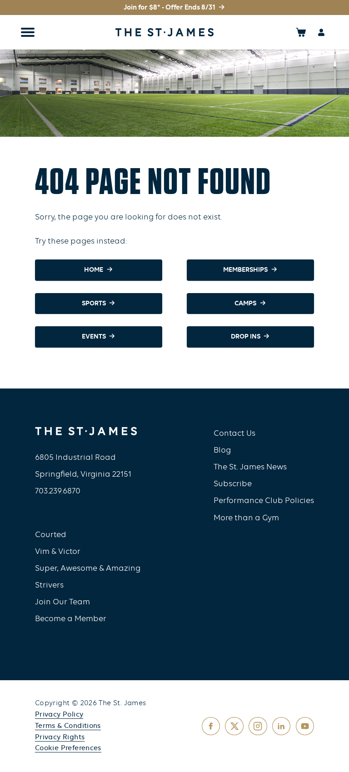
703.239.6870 (57, 491)
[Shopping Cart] (301, 32)
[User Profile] (321, 32)
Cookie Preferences (68, 748)
